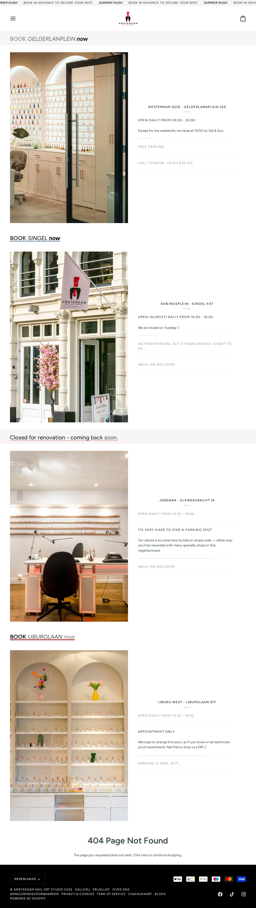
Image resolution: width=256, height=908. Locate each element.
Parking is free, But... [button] (159, 747)
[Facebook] (220, 894)
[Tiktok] (232, 894)
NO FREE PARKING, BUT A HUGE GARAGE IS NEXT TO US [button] (185, 346)
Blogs (160, 894)
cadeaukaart (140, 894)
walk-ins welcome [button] (156, 364)
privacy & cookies (78, 894)
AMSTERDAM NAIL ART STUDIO (38, 889)
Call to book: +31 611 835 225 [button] (165, 163)
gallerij (82, 889)
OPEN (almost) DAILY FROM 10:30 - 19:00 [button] (175, 317)
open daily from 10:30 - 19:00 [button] (166, 715)
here (144, 855)
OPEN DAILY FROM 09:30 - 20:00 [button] (166, 120)
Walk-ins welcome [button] (156, 551)
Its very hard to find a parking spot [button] (175, 535)
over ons (121, 889)
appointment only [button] (156, 731)
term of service (111, 894)
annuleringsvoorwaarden (34, 894)
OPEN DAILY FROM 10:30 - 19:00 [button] (166, 519)
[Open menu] (17, 18)
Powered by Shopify (28, 898)
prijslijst (101, 889)
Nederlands (25, 879)
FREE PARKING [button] (151, 147)
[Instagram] (244, 894)
